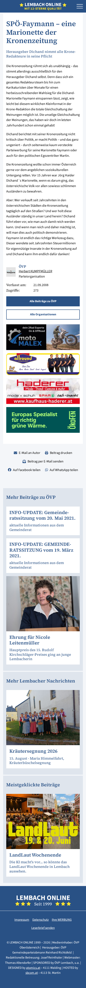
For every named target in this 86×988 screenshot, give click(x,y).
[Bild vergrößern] (11, 272)
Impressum (21, 919)
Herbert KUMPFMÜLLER (35, 271)
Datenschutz (40, 919)
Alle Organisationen (43, 314)
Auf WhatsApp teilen (64, 469)
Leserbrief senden (43, 928)
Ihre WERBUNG (62, 919)
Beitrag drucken (61, 452)
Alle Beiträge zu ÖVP (43, 301)
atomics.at (33, 967)
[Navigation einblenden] (79, 6)
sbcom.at (31, 972)
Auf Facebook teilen (26, 469)
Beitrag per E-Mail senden (45, 461)
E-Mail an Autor (29, 452)
